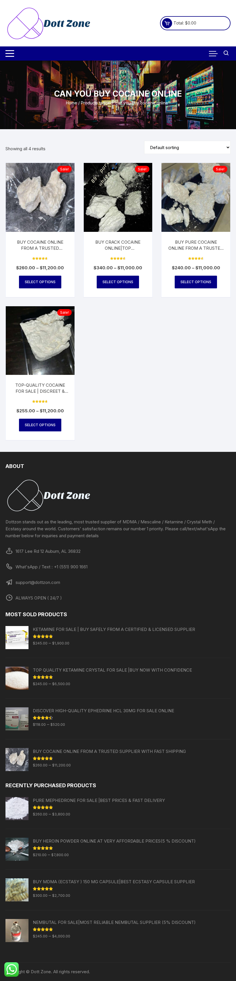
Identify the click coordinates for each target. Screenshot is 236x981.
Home (71, 102)
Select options (40, 282)
